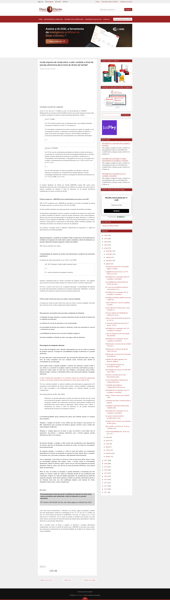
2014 (106, 483)
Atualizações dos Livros (122, 19)
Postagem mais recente (45, 580)
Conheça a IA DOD (126, 2)
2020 (106, 463)
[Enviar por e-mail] (50, 571)
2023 (106, 245)
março (108, 450)
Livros (97, 2)
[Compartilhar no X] (54, 571)
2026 (106, 235)
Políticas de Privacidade (85, 591)
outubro (108, 257)
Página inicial (67, 580)
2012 (106, 489)
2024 (106, 242)
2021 (106, 460)
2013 (106, 486)
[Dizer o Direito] (50, 12)
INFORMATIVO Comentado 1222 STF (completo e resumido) (114, 175)
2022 (106, 248)
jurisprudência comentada (53, 19)
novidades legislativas (93, 19)
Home (40, 19)
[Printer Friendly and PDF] (43, 567)
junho (108, 440)
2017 (106, 473)
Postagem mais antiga (89, 580)
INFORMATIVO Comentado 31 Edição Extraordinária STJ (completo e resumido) (115, 160)
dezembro (109, 251)
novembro (109, 254)
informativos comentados (74, 19)
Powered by (112, 217)
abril (107, 447)
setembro (109, 260)
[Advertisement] (73, 52)
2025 (106, 238)
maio (107, 444)
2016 (106, 476)
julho (107, 437)
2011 (106, 492)
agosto (108, 264)
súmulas (106, 19)
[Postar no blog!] (52, 571)
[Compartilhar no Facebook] (56, 571)
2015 (106, 479)
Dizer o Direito (78, 595)
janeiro (108, 456)
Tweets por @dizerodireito (110, 226)
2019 (106, 467)
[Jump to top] (85, 598)
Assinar (116, 211)
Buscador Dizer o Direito (110, 2)
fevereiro (109, 453)
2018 (106, 470)
